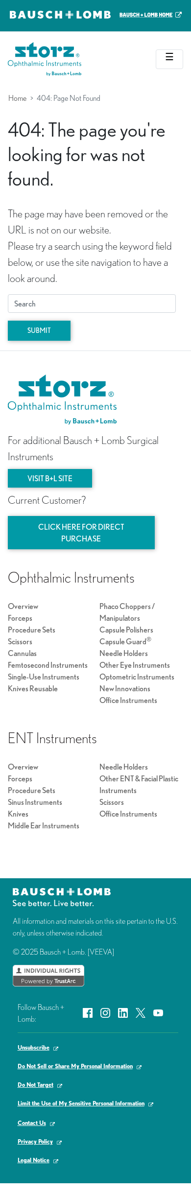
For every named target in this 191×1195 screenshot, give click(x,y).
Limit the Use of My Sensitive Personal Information (81, 1103)
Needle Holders (123, 653)
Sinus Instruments (35, 801)
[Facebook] (88, 1012)
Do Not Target (35, 1084)
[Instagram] (105, 1012)
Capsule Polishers (126, 629)
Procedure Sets (31, 629)
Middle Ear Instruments (43, 825)
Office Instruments (128, 700)
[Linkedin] (123, 1012)
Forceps (20, 617)
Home (17, 98)
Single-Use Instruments (43, 676)
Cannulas (22, 653)
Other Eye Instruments (134, 664)
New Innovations (124, 688)
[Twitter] (140, 1012)
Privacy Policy (35, 1141)
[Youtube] (158, 1012)
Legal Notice (33, 1160)
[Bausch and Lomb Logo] (62, 895)
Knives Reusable (33, 688)
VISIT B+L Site (49, 478)
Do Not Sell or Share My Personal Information (75, 1066)
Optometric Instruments (136, 676)
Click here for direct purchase (81, 532)
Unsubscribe (33, 1047)
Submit (39, 330)
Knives (18, 813)
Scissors (20, 641)
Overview (23, 606)
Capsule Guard (125, 641)
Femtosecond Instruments (48, 664)
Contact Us (32, 1123)
